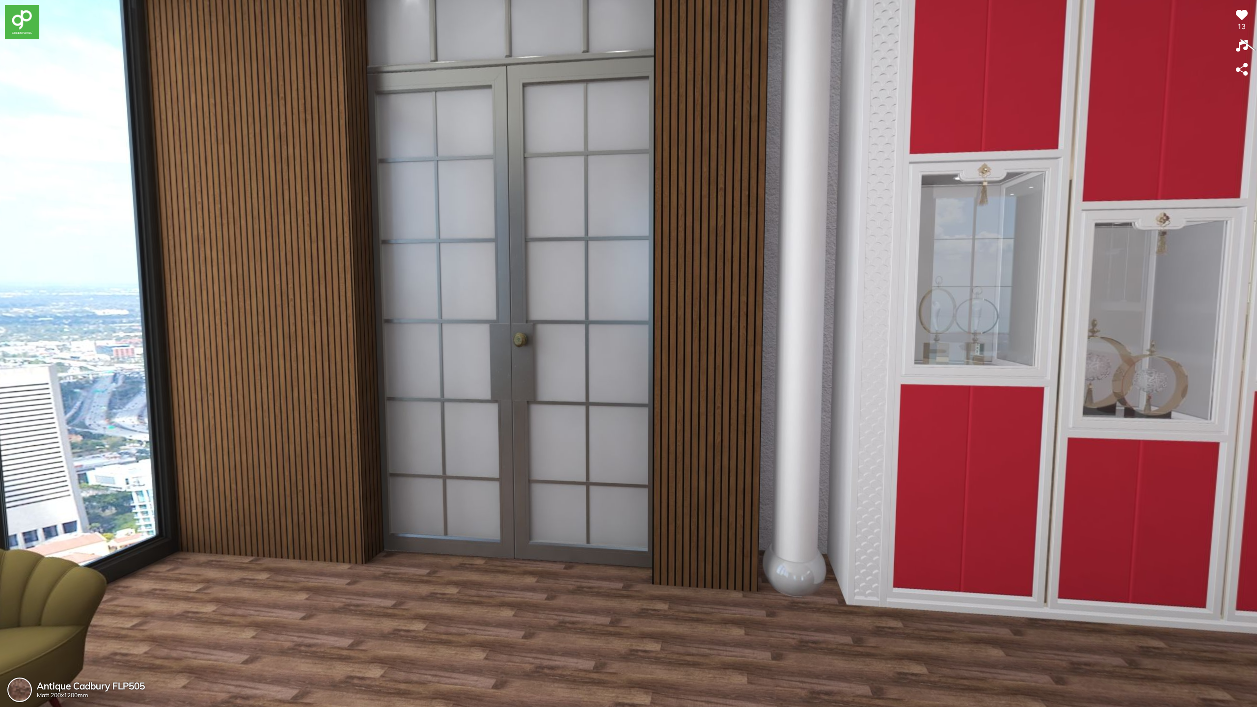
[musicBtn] (1242, 46)
